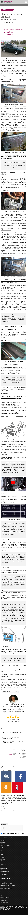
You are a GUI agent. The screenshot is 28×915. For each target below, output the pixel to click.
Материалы (8, 32)
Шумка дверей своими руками (11, 31)
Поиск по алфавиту (5, 845)
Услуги (2, 856)
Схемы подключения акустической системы (10, 899)
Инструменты (9, 34)
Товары (2, 857)
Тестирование (4, 874)
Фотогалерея (4, 873)
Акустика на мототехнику (6, 883)
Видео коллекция (5, 871)
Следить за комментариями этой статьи (13, 833)
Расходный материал (5, 895)
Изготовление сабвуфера (6, 888)
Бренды (3, 859)
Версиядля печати (23, 757)
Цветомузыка (4, 900)
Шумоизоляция (8, 5)
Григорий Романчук (12, 691)
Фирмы (2, 854)
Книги (2, 860)
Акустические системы (6, 886)
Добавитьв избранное (23, 754)
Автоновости (4, 868)
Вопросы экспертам (5, 869)
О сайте (3, 840)
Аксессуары (3, 882)
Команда (3, 842)
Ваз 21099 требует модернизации (13, 29)
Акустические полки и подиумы (8, 885)
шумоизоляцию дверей (17, 125)
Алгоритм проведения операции (12, 36)
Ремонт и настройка (5, 897)
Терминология (4, 847)
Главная (2, 5)
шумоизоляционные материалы (13, 219)
